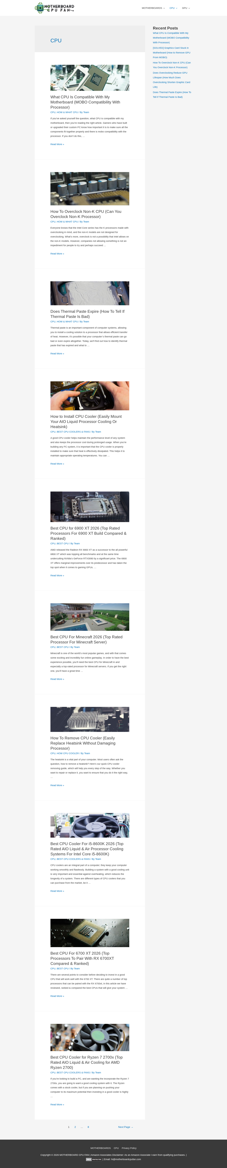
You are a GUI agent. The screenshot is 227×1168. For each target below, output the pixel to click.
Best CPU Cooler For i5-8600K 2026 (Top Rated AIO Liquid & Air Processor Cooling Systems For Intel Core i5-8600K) (86, 849)
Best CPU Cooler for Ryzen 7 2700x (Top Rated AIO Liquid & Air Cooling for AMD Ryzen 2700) (86, 1062)
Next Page (125, 1127)
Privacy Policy (129, 1148)
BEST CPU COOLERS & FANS (73, 431)
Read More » (57, 144)
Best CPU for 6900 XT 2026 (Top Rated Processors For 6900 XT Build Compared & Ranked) (88, 533)
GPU (184, 8)
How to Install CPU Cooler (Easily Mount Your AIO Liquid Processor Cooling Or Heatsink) (86, 421)
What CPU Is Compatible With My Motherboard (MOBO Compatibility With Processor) (85, 102)
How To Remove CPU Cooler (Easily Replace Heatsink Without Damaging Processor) (82, 743)
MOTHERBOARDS (152, 8)
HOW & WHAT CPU (67, 112)
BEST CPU (63, 543)
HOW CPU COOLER (68, 753)
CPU (172, 8)
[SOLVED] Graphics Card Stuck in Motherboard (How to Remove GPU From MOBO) (171, 53)
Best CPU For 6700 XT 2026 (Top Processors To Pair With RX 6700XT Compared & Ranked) (82, 958)
